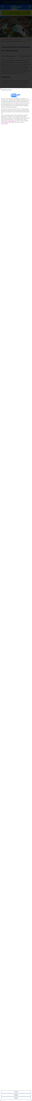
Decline (16, 1098)
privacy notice (4, 123)
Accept (16, 1092)
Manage (16, 1095)
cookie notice (11, 121)
